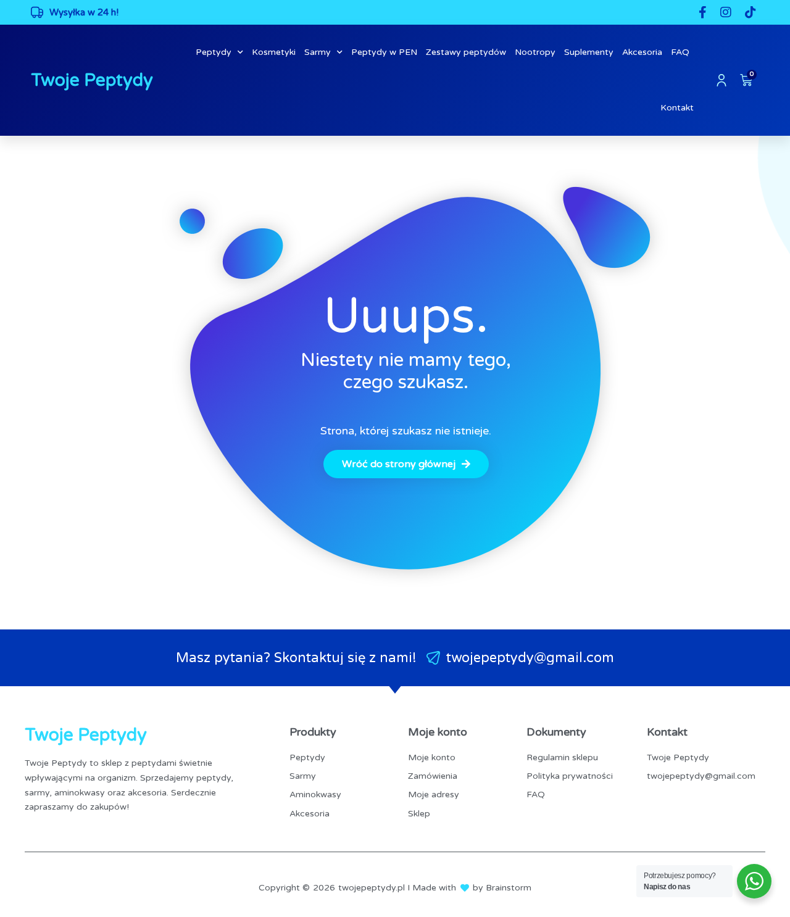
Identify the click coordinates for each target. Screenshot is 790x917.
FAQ (680, 52)
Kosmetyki (274, 52)
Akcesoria (642, 52)
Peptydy (213, 52)
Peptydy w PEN (384, 52)
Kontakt (677, 107)
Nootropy (535, 52)
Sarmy (317, 52)
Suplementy (588, 52)
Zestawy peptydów (466, 52)
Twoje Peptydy (92, 80)
